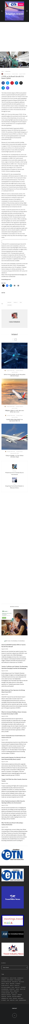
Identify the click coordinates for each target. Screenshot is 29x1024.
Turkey (4, 1000)
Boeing (13, 983)
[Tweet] (7, 83)
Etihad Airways (6, 987)
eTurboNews (21, 640)
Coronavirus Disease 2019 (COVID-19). (16, 100)
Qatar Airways (17, 996)
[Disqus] (14, 516)
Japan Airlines (6, 992)
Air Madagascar (6, 981)
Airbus (4, 979)
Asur (3, 983)
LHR (16, 992)
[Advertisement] (14, 36)
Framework (5, 989)
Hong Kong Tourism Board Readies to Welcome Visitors (14, 486)
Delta (12, 985)
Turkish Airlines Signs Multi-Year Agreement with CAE (14, 420)
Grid (18, 989)
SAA (11, 998)
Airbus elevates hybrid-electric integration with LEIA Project (14, 375)
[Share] (3, 83)
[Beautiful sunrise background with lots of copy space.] (14, 392)
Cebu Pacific (5, 985)
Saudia (15, 998)
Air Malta (15, 981)
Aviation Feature (19, 370)
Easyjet (17, 985)
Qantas (4, 996)
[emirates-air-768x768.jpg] (14, 437)
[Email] (21, 83)
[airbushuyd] (14, 356)
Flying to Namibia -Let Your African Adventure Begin (14, 456)
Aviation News (15, 73)
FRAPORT (12, 989)
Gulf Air (23, 989)
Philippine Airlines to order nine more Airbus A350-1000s (14, 411)
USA (17, 1000)
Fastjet (18, 987)
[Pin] (12, 83)
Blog (7, 983)
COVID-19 (15, 302)
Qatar (9, 996)
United (13, 1000)
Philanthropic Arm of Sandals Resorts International (14, 472)
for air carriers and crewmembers (19, 98)
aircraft (9, 302)
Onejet (15, 994)
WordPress (23, 1000)
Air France (18, 979)
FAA (20, 302)
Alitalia (22, 981)
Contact (14, 1008)
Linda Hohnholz (7, 73)
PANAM (20, 994)
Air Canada (10, 979)
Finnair (23, 987)
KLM (13, 992)
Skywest (21, 998)
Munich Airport (6, 994)
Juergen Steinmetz (10, 370)
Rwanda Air (5, 998)
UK (8, 1000)
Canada (18, 983)
